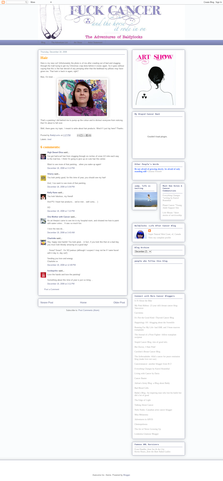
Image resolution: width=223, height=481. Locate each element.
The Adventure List (59, 42)
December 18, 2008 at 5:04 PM (61, 187)
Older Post (119, 302)
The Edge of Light (143, 400)
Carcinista (139, 313)
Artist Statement (95, 42)
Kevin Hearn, (140, 452)
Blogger (126, 475)
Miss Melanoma (141, 415)
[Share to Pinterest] (89, 135)
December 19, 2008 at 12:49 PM (61, 265)
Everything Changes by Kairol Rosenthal (152, 369)
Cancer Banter (141, 378)
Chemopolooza (141, 424)
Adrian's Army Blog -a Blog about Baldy (152, 383)
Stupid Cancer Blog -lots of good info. (151, 342)
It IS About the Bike (143, 301)
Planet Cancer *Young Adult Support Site (172, 206)
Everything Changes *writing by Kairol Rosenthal (171, 198)
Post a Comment (51, 289)
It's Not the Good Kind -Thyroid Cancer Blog (154, 318)
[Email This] (78, 135)
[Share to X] (84, 135)
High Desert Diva (55, 152)
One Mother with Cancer (58, 217)
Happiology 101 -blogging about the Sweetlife (154, 322)
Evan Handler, (141, 449)
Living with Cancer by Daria (147, 373)
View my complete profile (159, 238)
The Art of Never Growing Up (148, 429)
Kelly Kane (52, 192)
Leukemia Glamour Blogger (147, 434)
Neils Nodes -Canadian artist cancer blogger (153, 410)
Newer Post (47, 302)
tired (49, 139)
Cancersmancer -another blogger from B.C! (153, 364)
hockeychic (52, 271)
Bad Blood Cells (142, 388)
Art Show (78, 42)
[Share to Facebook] (87, 135)
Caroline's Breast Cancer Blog (147, 352)
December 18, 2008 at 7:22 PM (61, 211)
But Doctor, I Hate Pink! (145, 347)
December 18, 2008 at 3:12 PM (61, 168)
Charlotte (51, 238)
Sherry (50, 174)
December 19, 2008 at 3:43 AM (61, 232)
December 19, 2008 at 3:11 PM (60, 284)
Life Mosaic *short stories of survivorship (172, 214)
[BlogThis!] (81, 135)
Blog (43, 42)
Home (83, 302)
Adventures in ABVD (144, 419)
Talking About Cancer (144, 405)
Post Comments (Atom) (88, 310)
